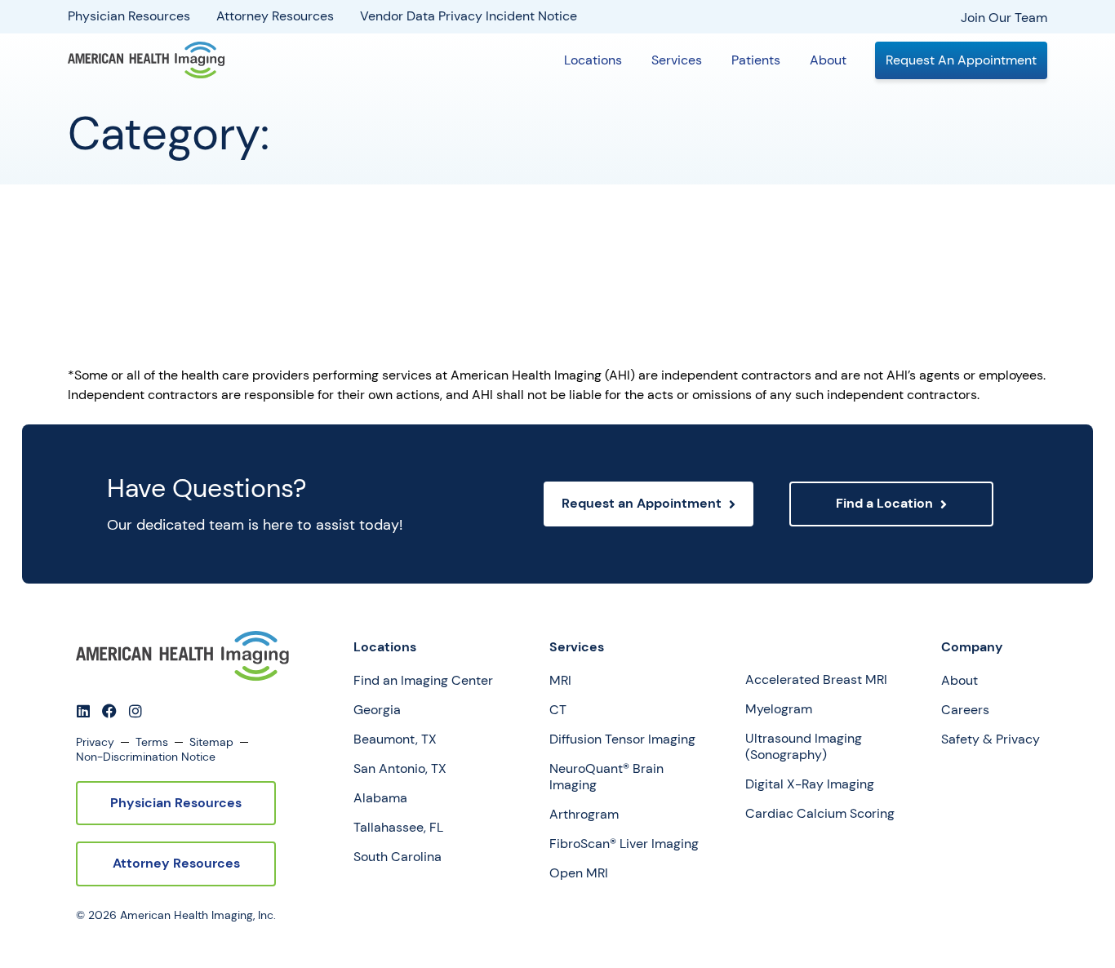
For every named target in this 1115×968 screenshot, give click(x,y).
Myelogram (778, 709)
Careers (965, 710)
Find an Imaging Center (423, 681)
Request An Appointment (961, 60)
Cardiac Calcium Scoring (820, 814)
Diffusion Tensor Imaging (622, 739)
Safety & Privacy (990, 739)
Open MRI (578, 873)
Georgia (377, 710)
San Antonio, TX (399, 769)
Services (676, 60)
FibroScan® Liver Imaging (624, 844)
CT (557, 710)
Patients (755, 60)
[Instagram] (135, 711)
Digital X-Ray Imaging (809, 784)
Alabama (380, 798)
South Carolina (397, 857)
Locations (593, 60)
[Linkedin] (83, 711)
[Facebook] (109, 711)
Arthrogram (584, 814)
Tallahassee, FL (398, 827)
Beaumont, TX (395, 739)
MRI (560, 681)
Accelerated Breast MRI (816, 680)
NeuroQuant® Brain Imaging (606, 777)
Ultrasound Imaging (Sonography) (803, 746)
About (828, 60)
